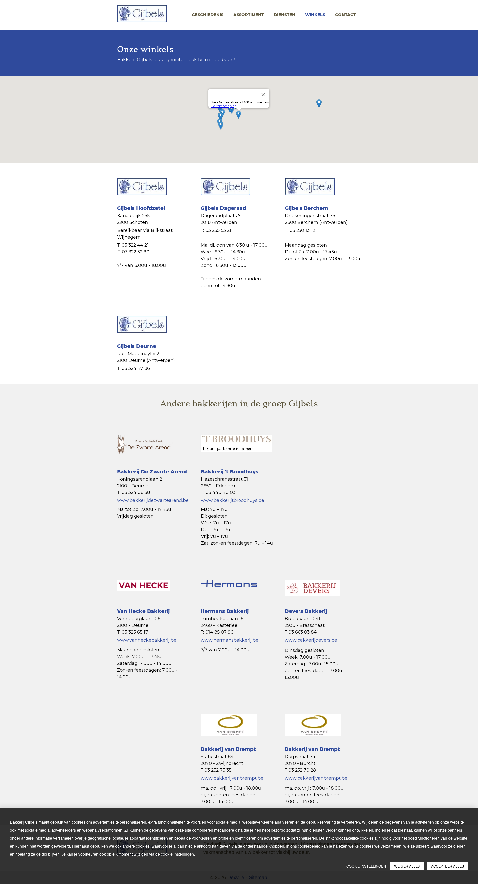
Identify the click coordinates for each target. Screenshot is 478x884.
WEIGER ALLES (407, 866)
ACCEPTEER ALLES (447, 866)
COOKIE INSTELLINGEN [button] (366, 866)
